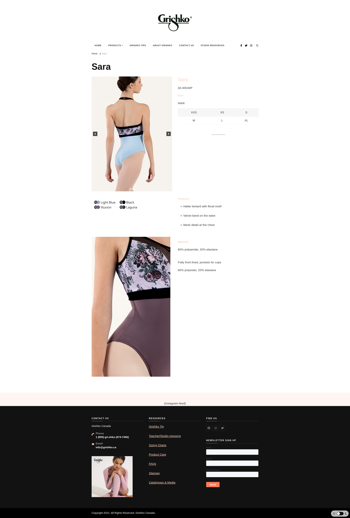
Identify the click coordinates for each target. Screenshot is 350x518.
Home (98, 45)
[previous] (95, 134)
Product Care (157, 454)
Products (114, 45)
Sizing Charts (157, 445)
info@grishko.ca (106, 447)
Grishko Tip (156, 426)
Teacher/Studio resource (165, 435)
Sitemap (154, 473)
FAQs (152, 463)
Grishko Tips (138, 45)
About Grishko (162, 45)
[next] (168, 134)
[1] (130, 189)
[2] (133, 189)
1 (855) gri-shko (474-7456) (112, 437)
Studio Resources (212, 45)
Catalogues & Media (162, 482)
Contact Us (186, 45)
